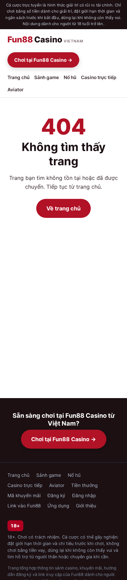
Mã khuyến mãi (24, 495)
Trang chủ (18, 77)
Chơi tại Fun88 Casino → (43, 60)
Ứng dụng (58, 505)
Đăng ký (56, 495)
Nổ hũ (70, 77)
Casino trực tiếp (99, 77)
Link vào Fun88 (24, 505)
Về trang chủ (63, 208)
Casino (45, 39)
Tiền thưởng (84, 485)
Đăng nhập (84, 495)
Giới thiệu (86, 505)
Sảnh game (46, 77)
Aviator (15, 89)
